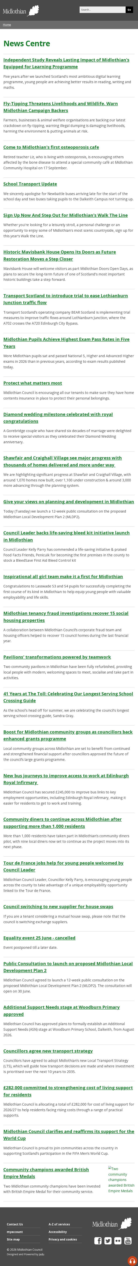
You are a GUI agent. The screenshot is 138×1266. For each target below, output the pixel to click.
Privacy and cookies (63, 1239)
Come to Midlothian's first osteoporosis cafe (51, 147)
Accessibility (58, 1232)
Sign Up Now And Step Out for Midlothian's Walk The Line (65, 215)
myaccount (15, 1232)
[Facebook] (98, 1243)
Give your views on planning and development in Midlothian (68, 501)
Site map (13, 1239)
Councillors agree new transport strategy (48, 1051)
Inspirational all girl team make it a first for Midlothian (63, 576)
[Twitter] (108, 1243)
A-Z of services (59, 1224)
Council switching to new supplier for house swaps (58, 906)
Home (7, 25)
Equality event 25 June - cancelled (39, 938)
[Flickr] (117, 1243)
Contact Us (15, 1224)
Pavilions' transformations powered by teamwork (57, 657)
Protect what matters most (32, 383)
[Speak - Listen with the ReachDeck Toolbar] (132, 1261)
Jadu (41, 1254)
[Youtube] (128, 1243)
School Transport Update (30, 184)
